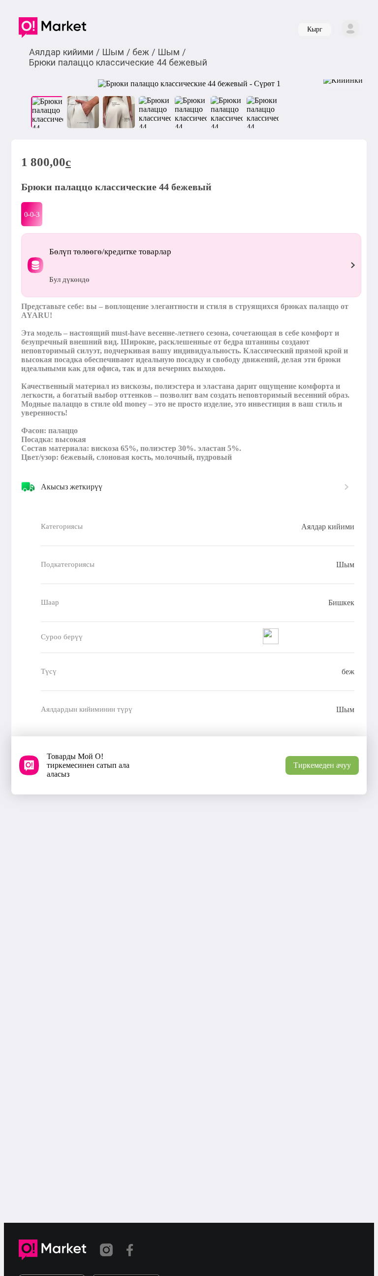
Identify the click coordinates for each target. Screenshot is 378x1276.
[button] (52, 29)
